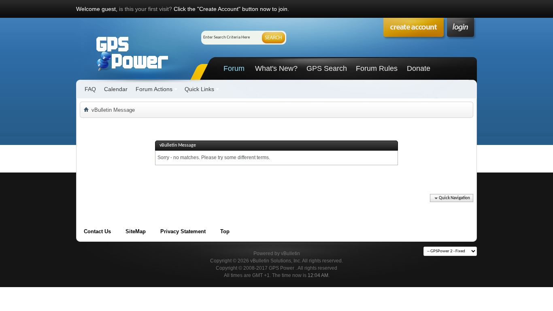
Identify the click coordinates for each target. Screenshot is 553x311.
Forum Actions (154, 89)
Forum (234, 68)
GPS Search (326, 68)
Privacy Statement (183, 231)
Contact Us (97, 231)
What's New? (276, 68)
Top (225, 231)
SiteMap (135, 231)
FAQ (90, 89)
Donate (418, 68)
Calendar (116, 89)
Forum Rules (377, 68)
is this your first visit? (145, 9)
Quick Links (199, 89)
